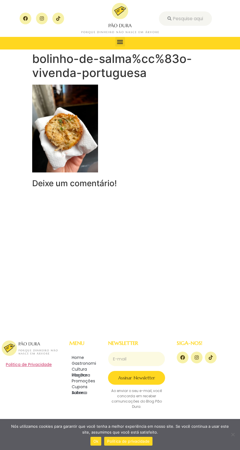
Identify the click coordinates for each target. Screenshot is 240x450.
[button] (120, 42)
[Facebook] (25, 18)
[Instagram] (42, 18)
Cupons (80, 387)
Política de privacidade (128, 441)
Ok (96, 441)
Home (78, 357)
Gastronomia (84, 363)
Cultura (79, 369)
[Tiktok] (58, 18)
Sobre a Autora (79, 393)
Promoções (83, 381)
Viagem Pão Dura (81, 375)
